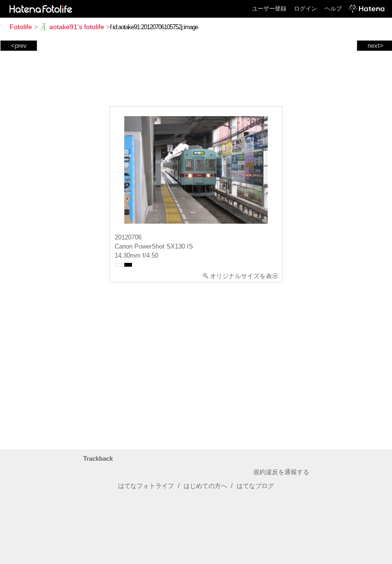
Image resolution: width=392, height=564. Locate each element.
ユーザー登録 (269, 8)
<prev (19, 45)
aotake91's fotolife (76, 27)
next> (375, 45)
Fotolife (21, 27)
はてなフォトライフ (146, 485)
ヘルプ (333, 8)
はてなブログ (255, 485)
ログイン (305, 8)
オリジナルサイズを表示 (244, 276)
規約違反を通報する (281, 472)
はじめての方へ (205, 485)
